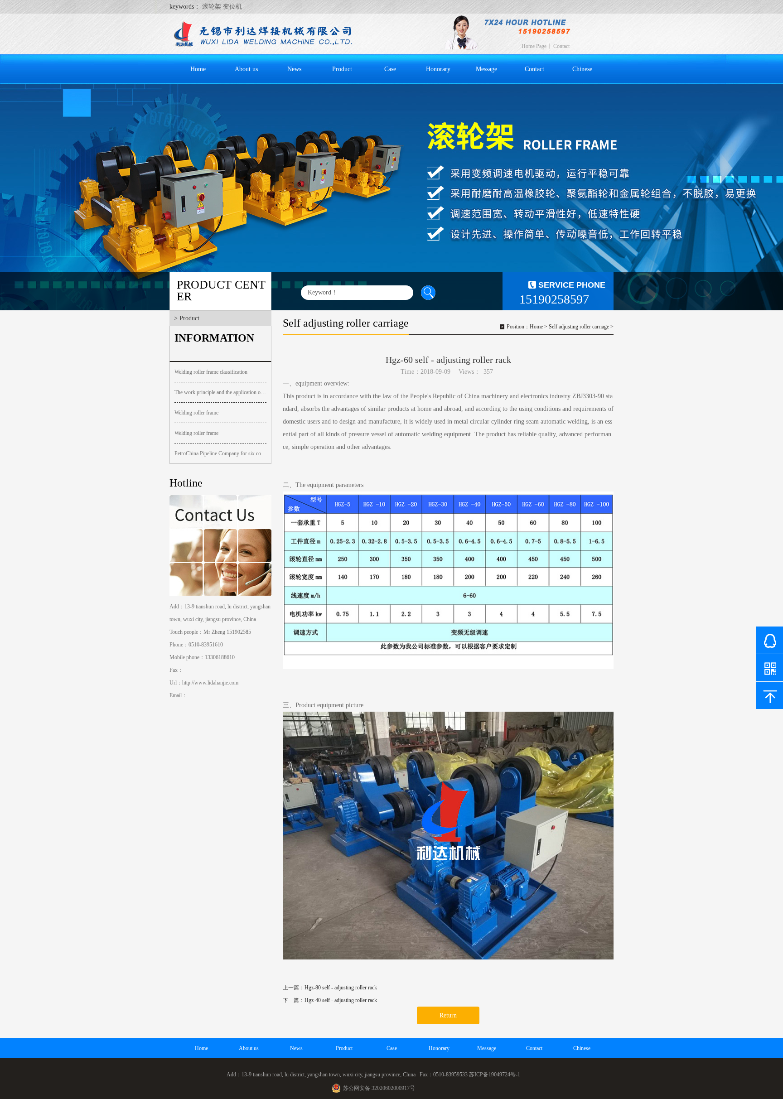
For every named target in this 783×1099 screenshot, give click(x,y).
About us (246, 69)
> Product (186, 318)
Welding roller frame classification (210, 372)
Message (486, 69)
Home (198, 69)
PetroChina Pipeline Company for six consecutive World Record (220, 453)
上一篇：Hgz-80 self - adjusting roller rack (330, 987)
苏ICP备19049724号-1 (494, 1074)
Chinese (582, 69)
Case (390, 69)
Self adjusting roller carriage (579, 326)
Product (342, 69)
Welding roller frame (196, 413)
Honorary (438, 69)
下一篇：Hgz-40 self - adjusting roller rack (330, 1000)
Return (448, 1015)
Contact (561, 46)
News (294, 69)
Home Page (534, 46)
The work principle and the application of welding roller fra (220, 392)
